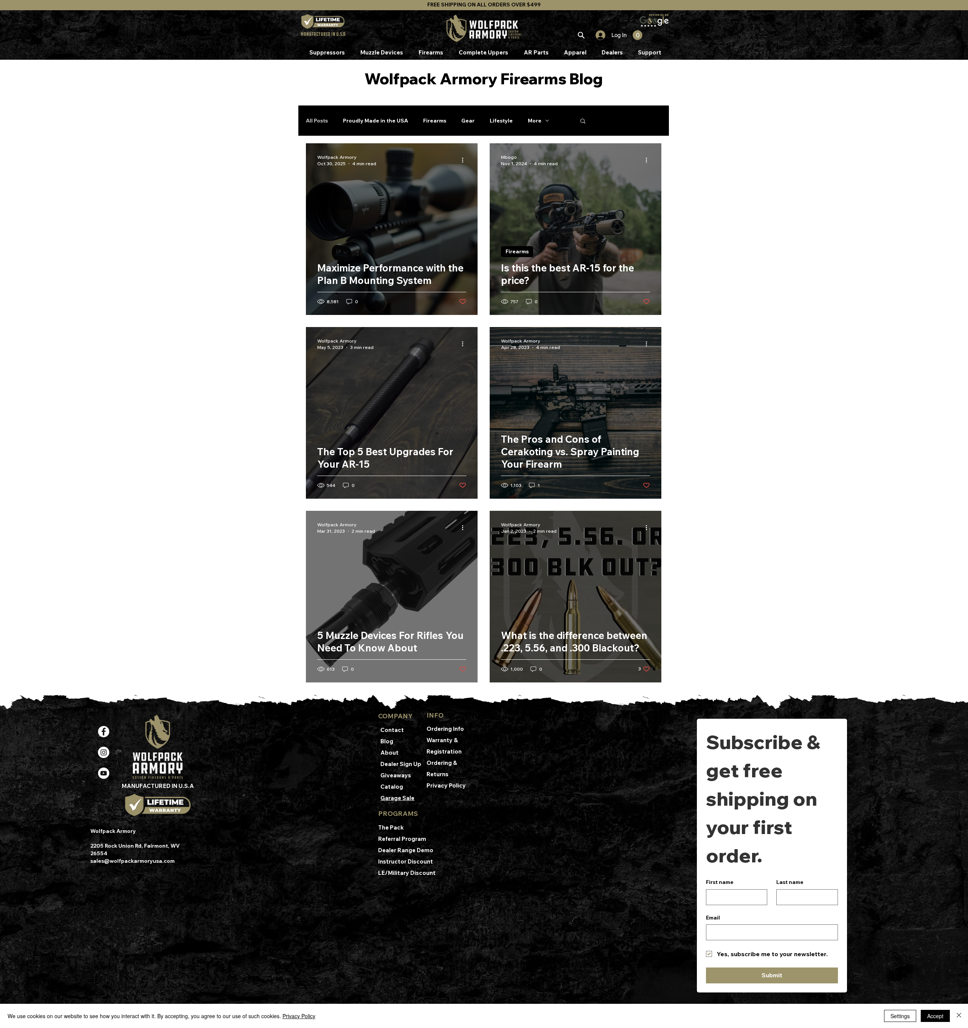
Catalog (391, 786)
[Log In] (597, 35)
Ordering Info (446, 728)
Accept (935, 1016)
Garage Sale (397, 798)
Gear (468, 120)
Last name (790, 882)
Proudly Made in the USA (375, 120)
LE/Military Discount (407, 872)
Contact (392, 729)
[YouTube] (103, 773)
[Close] (958, 1016)
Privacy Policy (446, 785)
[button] (637, 35)
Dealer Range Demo (406, 850)
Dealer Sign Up (400, 764)
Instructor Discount (406, 861)
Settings (900, 1016)
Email (713, 917)
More (534, 120)
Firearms (434, 120)
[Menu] (581, 35)
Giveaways (395, 775)
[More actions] (465, 159)
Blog (386, 741)
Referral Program (402, 838)
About (389, 752)
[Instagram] (103, 752)
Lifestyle (501, 120)
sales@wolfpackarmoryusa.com (132, 860)
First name (720, 882)
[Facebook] (103, 731)
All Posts (317, 120)
